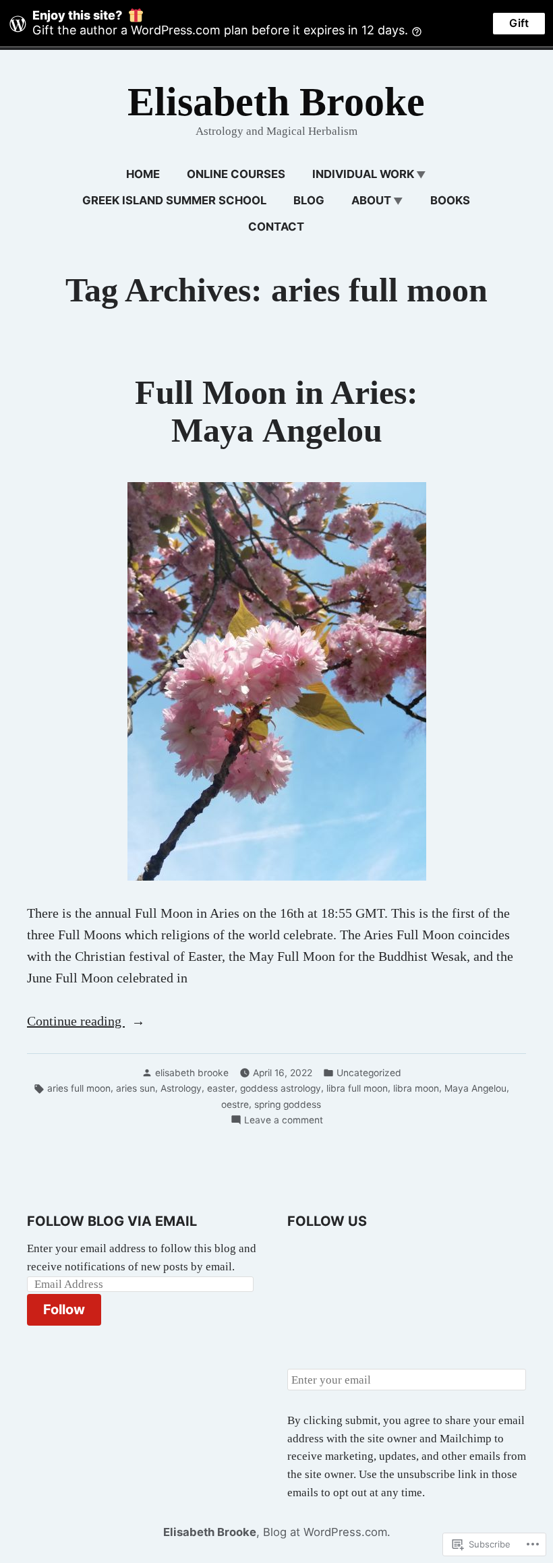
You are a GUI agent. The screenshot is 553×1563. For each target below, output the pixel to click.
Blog (308, 200)
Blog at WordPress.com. (326, 1532)
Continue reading (76, 1022)
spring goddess (287, 1104)
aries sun (135, 1088)
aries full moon (79, 1088)
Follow (64, 1309)
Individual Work (363, 174)
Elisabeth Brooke (276, 102)
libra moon (416, 1088)
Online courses (236, 174)
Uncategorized (369, 1072)
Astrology (181, 1088)
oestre (235, 1104)
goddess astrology (280, 1088)
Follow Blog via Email (112, 1221)
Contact (276, 226)
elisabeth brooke (192, 1072)
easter (221, 1088)
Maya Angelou (475, 1088)
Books (450, 200)
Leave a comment (283, 1120)
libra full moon (357, 1088)
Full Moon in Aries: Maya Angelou (276, 411)
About (371, 200)
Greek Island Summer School (174, 200)
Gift (519, 23)
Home (143, 174)
